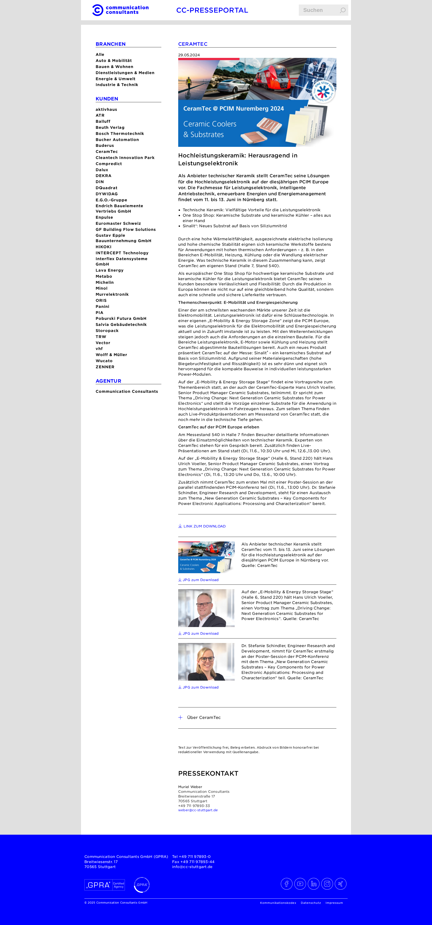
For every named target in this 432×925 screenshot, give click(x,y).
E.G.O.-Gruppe (111, 200)
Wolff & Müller (111, 354)
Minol (102, 288)
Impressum (334, 903)
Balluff (103, 121)
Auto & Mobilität (114, 60)
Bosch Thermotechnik (120, 133)
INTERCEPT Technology (122, 252)
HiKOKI (104, 246)
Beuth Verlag (110, 127)
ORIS (101, 300)
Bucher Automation (117, 139)
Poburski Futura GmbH (121, 318)
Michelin (105, 282)
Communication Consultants (127, 391)
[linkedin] (314, 884)
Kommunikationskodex (278, 903)
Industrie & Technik (117, 84)
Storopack (107, 330)
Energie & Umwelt (115, 78)
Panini (102, 306)
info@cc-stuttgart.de (192, 866)
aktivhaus (106, 109)
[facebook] (287, 884)
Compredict (109, 163)
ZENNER (105, 366)
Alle (100, 54)
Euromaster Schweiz (118, 223)
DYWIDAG (107, 193)
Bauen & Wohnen (114, 66)
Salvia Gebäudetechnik (121, 324)
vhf (99, 348)
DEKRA (104, 175)
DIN (100, 181)
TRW (101, 336)
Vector (103, 342)
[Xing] (341, 884)
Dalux (102, 169)
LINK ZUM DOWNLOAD (205, 526)
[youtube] (300, 884)
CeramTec (107, 151)
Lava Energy (110, 270)
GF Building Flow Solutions (126, 229)
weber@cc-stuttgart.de (198, 810)
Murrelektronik (112, 294)
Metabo (104, 276)
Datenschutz (311, 903)
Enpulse (104, 217)
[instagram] (327, 884)
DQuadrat (106, 187)
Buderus (105, 145)
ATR (100, 115)
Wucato (104, 360)
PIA (100, 312)
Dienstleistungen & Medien (125, 72)
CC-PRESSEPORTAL (212, 10)
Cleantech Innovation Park (125, 157)
